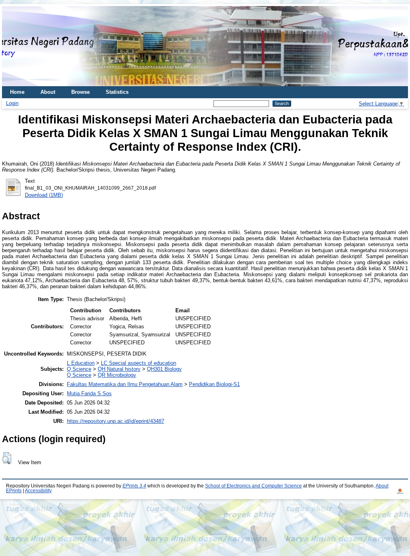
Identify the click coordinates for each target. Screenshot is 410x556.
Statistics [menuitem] (117, 92)
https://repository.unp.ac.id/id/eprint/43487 (115, 421)
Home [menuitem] (17, 92)
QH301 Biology (164, 369)
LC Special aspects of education (138, 363)
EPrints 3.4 (134, 485)
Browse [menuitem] (80, 92)
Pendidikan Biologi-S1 (214, 384)
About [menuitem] (47, 92)
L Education (80, 363)
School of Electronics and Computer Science (253, 485)
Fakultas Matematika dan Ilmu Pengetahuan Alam (125, 384)
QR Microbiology (117, 375)
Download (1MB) (44, 195)
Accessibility (38, 490)
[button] (6, 458)
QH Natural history (119, 369)
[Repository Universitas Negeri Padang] (14, 46)
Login (12, 103)
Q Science (79, 369)
